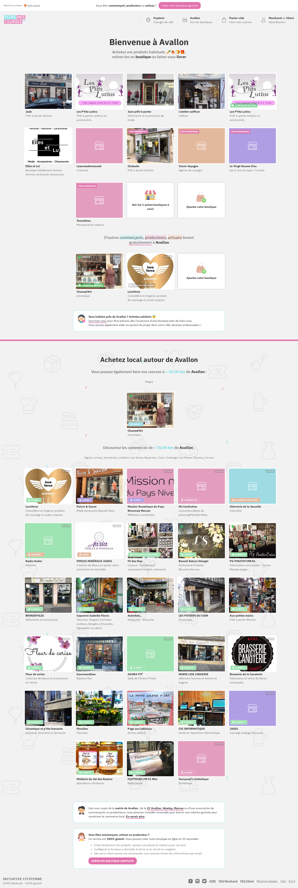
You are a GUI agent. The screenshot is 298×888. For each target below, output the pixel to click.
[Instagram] (197, 881)
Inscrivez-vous (97, 321)
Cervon (209, 457)
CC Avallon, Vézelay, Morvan (165, 808)
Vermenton (111, 457)
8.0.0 (292, 881)
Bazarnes (150, 457)
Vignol (88, 457)
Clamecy (198, 457)
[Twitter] (204, 881)
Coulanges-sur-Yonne (178, 457)
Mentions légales (267, 881)
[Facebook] (190, 881)
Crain (160, 457)
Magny (149, 381)
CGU (283, 881)
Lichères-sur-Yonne (131, 457)
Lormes (97, 457)
